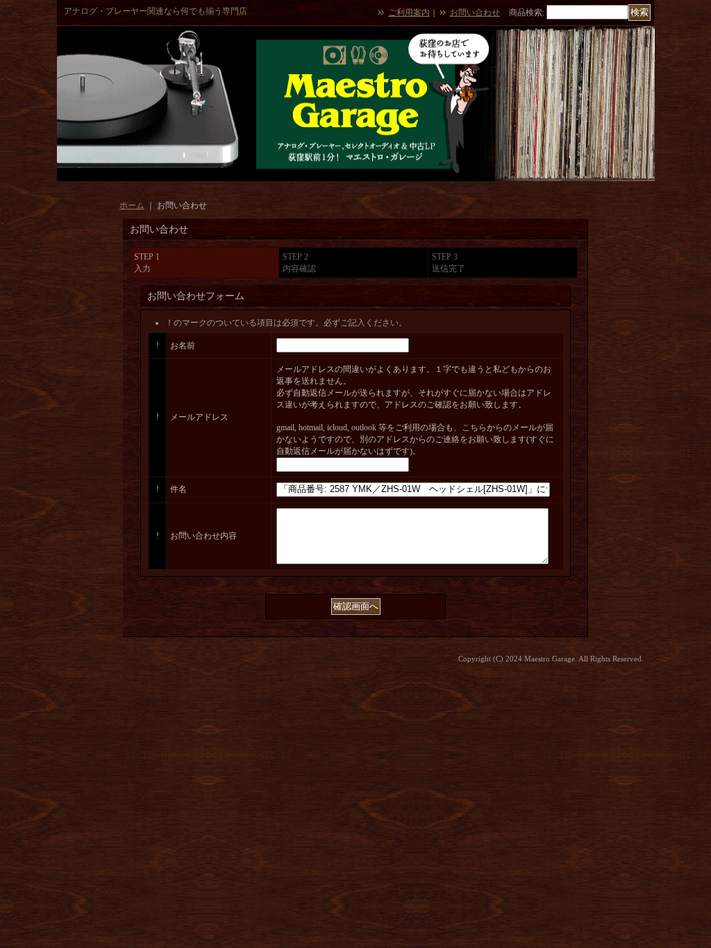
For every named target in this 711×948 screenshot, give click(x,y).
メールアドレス (199, 417)
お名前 (182, 345)
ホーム (131, 205)
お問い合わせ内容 (203, 536)
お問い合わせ (475, 12)
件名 (178, 489)
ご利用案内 (409, 12)
